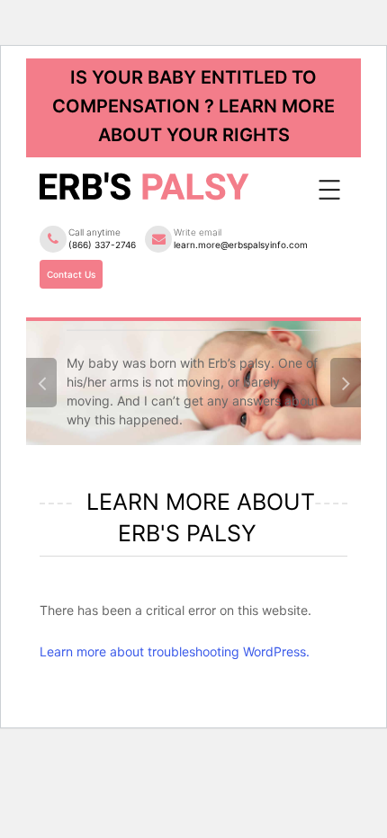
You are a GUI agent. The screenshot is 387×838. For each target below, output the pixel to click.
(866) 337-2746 (102, 244)
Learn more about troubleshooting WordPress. (175, 651)
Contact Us (71, 274)
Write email (241, 238)
